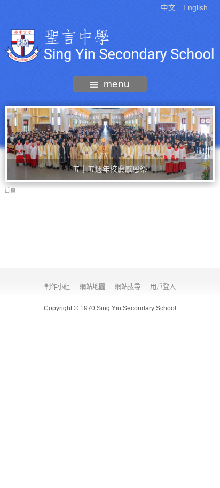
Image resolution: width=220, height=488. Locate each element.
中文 (169, 8)
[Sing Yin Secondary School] (110, 46)
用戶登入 (163, 287)
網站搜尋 (127, 287)
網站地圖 (92, 287)
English (195, 8)
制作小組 (57, 287)
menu (117, 84)
